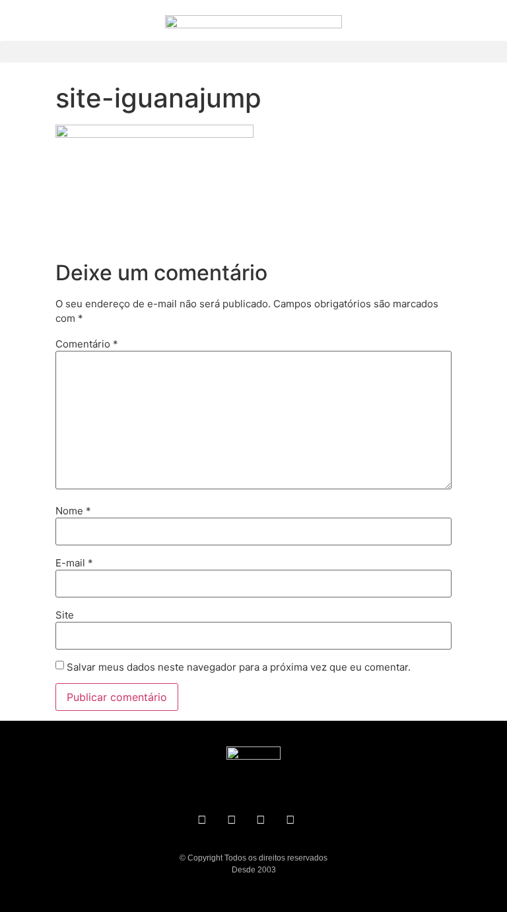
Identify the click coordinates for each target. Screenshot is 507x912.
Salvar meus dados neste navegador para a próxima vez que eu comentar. (239, 667)
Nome (73, 511)
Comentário (86, 344)
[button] (253, 52)
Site (64, 615)
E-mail (74, 563)
